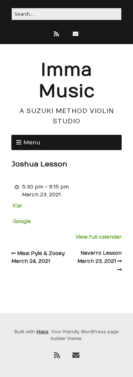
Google (22, 221)
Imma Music (67, 81)
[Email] (76, 34)
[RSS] (57, 34)
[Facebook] (66, 34)
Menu (31, 142)
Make (43, 331)
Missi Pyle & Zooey (38, 257)
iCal (17, 206)
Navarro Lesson (99, 257)
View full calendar (99, 237)
